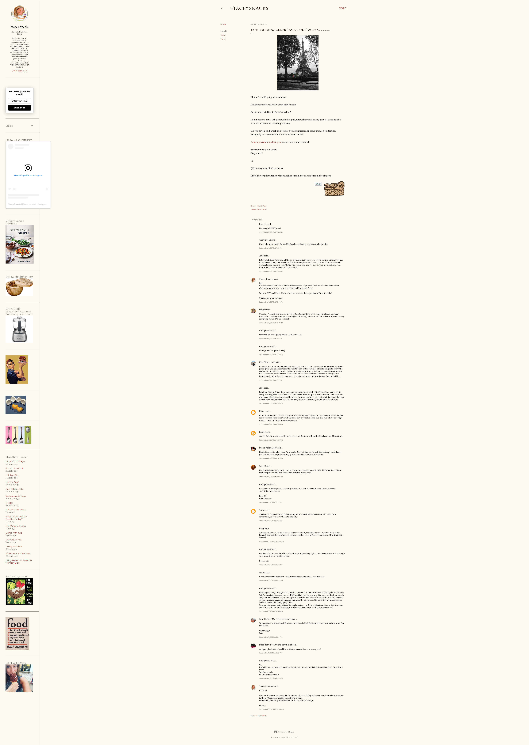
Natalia (262, 309)
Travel (223, 39)
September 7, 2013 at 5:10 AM (270, 502)
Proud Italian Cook (268, 448)
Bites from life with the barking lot (275, 645)
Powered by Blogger (286, 732)
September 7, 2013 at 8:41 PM (270, 653)
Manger (9, 503)
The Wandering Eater (16, 526)
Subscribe (19, 107)
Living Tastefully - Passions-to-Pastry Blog (19, 561)
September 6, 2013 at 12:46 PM (271, 302)
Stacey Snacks (249, 8)
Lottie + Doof (12, 482)
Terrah (262, 510)
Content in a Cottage (16, 496)
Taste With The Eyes (15, 461)
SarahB (262, 466)
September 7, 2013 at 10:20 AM (271, 541)
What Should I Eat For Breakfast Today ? (16, 517)
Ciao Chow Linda (267, 362)
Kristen (262, 411)
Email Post (261, 206)
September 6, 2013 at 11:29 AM (271, 271)
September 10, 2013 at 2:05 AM (271, 709)
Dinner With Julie (14, 533)
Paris (223, 35)
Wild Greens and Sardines (18, 553)
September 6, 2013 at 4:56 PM (271, 424)
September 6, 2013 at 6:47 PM (271, 458)
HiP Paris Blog (12, 475)
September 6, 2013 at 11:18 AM (271, 248)
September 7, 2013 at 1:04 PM (271, 637)
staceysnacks (30, 204)
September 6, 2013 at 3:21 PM (270, 380)
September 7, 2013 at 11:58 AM (271, 611)
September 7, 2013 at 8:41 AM (270, 521)
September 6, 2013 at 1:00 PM (271, 323)
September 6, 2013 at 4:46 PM (271, 403)
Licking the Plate (14, 546)
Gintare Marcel (291, 737)
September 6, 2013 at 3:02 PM (271, 354)
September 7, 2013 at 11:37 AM (271, 581)
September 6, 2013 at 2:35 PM (271, 339)
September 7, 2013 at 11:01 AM (271, 565)
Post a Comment (259, 715)
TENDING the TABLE (16, 510)
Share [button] (223, 24)
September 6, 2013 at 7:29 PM (271, 477)
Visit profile (19, 71)
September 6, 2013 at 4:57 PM (271, 440)
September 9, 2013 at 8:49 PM (271, 679)
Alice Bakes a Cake (15, 489)
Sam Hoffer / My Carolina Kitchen (275, 619)
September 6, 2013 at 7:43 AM (271, 232)
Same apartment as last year (266, 142)
